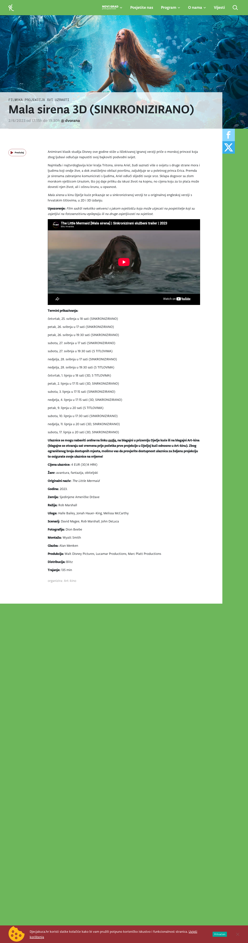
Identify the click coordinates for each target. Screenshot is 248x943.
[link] (11, 7)
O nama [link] (195, 7)
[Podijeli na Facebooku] (228, 135)
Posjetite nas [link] (141, 7)
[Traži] (235, 8)
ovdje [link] (112, 440)
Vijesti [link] (219, 7)
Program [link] (168, 7)
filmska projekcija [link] (26, 99)
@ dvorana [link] (70, 120)
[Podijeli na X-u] (228, 147)
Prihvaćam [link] (219, 934)
